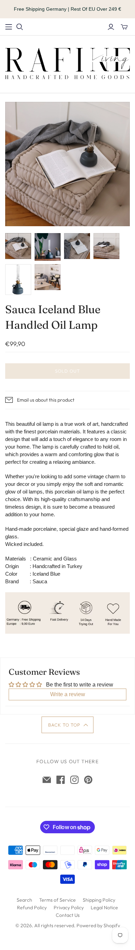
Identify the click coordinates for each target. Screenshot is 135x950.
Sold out (67, 371)
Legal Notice (104, 907)
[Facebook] (60, 780)
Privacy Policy (69, 907)
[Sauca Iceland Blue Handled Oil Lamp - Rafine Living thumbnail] (18, 246)
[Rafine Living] (67, 63)
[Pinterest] (88, 780)
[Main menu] (8, 26)
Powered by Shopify (98, 925)
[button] (68, 725)
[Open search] (19, 26)
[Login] (111, 27)
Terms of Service (57, 900)
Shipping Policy (99, 900)
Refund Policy (32, 907)
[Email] (47, 780)
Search (24, 900)
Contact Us (68, 915)
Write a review (67, 694)
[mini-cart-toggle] (124, 27)
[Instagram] (74, 780)
